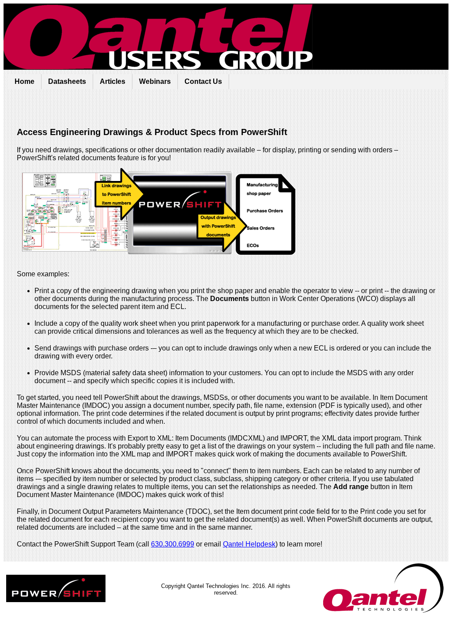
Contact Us (203, 81)
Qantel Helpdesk (249, 544)
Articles (112, 81)
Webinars (155, 81)
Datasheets (67, 81)
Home (24, 81)
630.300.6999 (172, 544)
